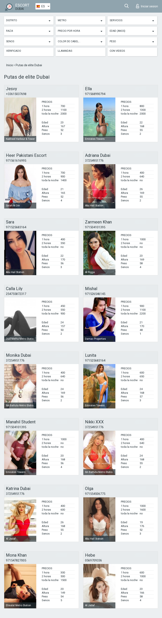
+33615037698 (16, 94)
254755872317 (16, 294)
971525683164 (16, 227)
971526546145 (95, 294)
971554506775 (95, 494)
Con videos (117, 50)
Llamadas (65, 50)
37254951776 (94, 160)
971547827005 (16, 560)
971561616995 (16, 160)
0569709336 (93, 560)
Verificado (13, 50)
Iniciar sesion (149, 6)
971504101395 (95, 227)
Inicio (10, 65)
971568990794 (95, 94)
